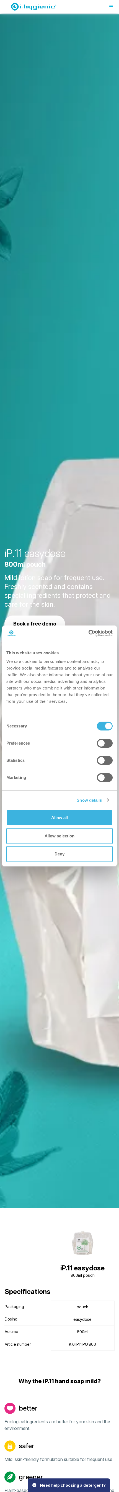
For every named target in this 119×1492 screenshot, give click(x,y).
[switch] (105, 743)
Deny (59, 854)
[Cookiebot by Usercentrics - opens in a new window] (88, 633)
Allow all (59, 817)
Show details (89, 800)
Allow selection (60, 836)
